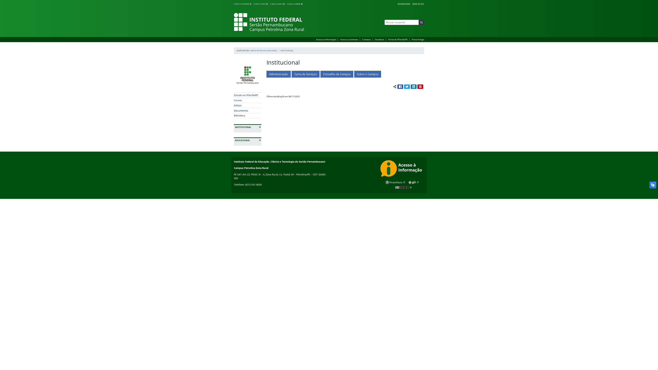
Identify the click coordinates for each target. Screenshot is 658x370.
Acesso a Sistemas (349, 39)
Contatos (366, 39)
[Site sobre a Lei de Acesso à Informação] (402, 169)
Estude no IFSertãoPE (246, 95)
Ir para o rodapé (294, 4)
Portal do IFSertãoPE (398, 39)
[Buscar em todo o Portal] (421, 22)
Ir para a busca (277, 4)
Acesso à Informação (326, 39)
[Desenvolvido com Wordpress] (395, 182)
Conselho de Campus (337, 74)
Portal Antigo (418, 39)
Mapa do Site (418, 4)
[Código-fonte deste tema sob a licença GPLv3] (414, 182)
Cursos (238, 100)
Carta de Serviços (305, 74)
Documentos (241, 110)
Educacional (248, 140)
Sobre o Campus (367, 74)
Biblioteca (239, 115)
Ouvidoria (379, 39)
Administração (278, 74)
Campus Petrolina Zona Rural (263, 50)
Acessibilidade (404, 4)
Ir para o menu (260, 4)
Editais (238, 105)
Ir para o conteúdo (242, 4)
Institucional (248, 127)
